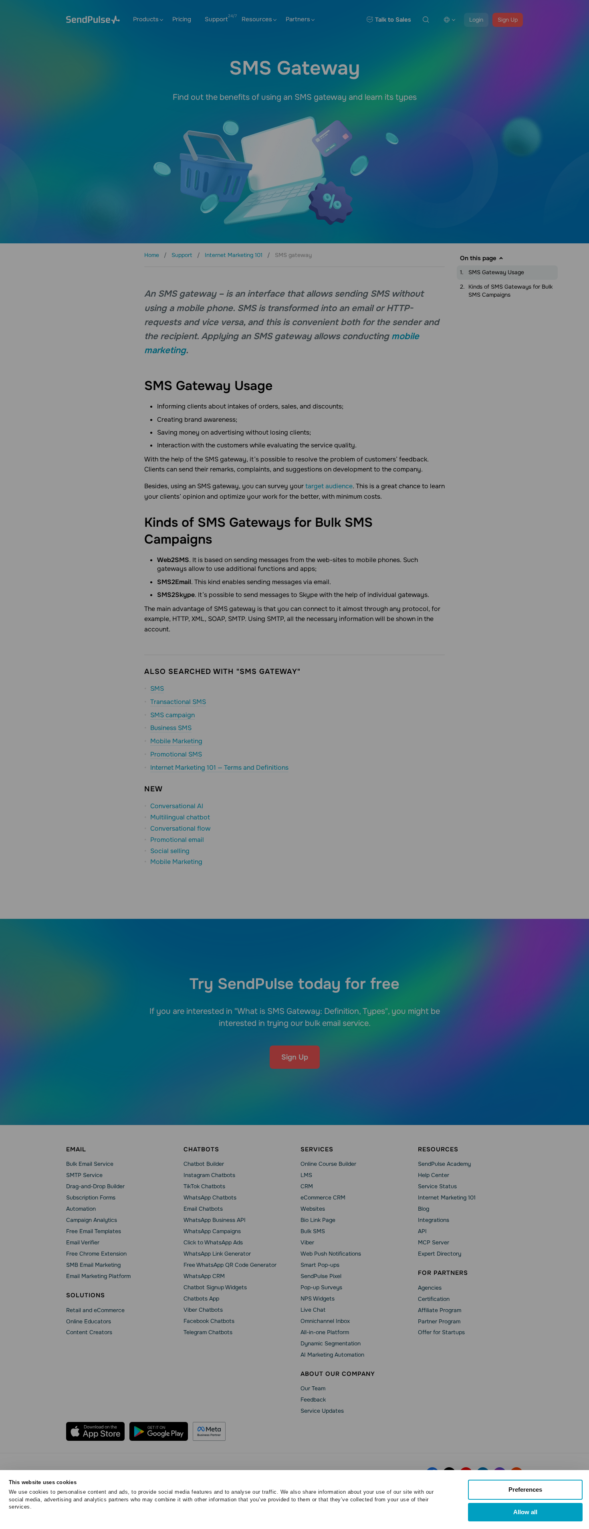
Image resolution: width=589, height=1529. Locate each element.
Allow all (525, 1512)
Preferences (525, 1489)
